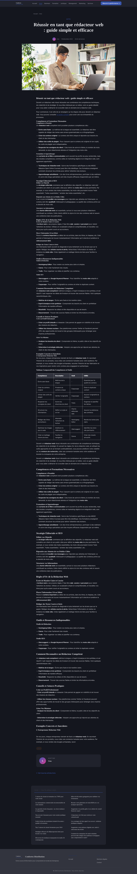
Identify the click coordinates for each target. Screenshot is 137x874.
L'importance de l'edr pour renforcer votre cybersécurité (83, 816)
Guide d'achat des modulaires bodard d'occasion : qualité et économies (49, 822)
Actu (40, 3)
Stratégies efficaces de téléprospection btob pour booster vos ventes (49, 832)
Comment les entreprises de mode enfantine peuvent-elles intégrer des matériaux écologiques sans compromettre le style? (85, 835)
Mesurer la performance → (111, 3)
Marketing (82, 3)
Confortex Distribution (35, 857)
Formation (55, 3)
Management (73, 3)
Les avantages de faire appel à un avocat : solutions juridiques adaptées (86, 822)
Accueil (34, 3)
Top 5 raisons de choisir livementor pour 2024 (48, 827)
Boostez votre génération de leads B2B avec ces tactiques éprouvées (85, 803)
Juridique (63, 3)
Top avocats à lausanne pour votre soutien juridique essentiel (50, 816)
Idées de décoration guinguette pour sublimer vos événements (85, 797)
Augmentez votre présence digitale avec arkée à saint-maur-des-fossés (85, 828)
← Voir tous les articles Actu (46, 773)
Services (90, 3)
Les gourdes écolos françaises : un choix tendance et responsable (50, 810)
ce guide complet (63, 115)
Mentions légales (102, 859)
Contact (99, 862)
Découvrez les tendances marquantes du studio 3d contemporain (50, 838)
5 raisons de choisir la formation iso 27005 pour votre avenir (49, 797)
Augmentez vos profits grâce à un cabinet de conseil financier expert (86, 810)
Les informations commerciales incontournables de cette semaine (50, 803)
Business (47, 3)
